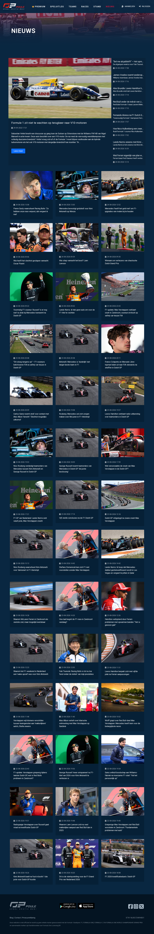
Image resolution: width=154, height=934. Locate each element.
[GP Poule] (14, 6)
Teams (73, 6)
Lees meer (18, 151)
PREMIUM (39, 6)
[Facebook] (130, 906)
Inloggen (145, 6)
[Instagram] (136, 906)
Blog (11, 918)
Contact (18, 918)
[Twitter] (141, 906)
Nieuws (110, 6)
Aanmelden (129, 6)
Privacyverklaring (28, 918)
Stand (97, 6)
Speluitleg (57, 6)
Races (85, 6)
